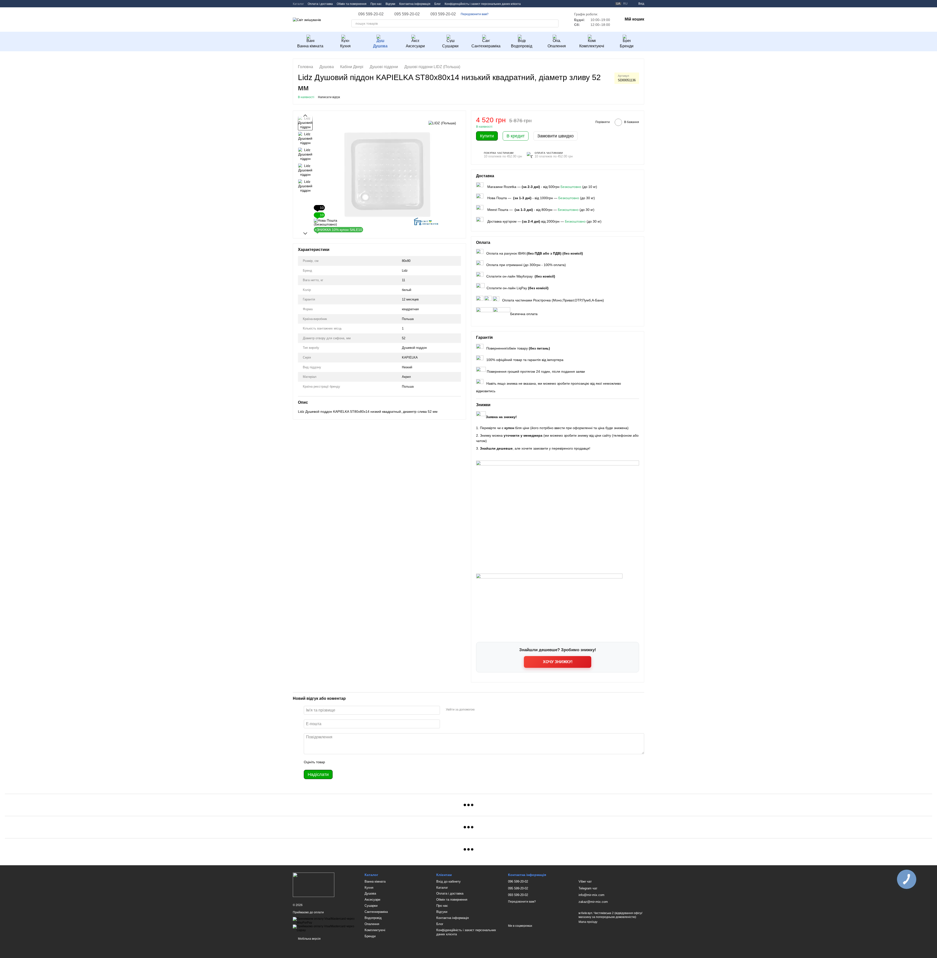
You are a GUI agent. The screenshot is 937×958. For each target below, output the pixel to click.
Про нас (376, 4)
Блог (437, 4)
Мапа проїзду (588, 922)
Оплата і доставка (320, 4)
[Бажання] (599, 4)
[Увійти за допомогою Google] (488, 709)
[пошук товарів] (555, 23)
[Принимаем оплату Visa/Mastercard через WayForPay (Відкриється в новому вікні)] (325, 920)
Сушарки (450, 46)
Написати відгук (329, 97)
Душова (380, 46)
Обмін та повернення (352, 4)
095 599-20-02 (407, 14)
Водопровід (521, 46)
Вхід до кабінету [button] (448, 881)
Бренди (626, 46)
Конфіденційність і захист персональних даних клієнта (483, 4)
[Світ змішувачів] (313, 884)
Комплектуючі (591, 46)
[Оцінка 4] (356, 762)
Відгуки (390, 4)
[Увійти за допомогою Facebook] (480, 709)
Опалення (557, 46)
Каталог (298, 4)
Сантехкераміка (485, 46)
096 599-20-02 (371, 14)
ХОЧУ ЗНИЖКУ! (557, 662)
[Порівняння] (608, 4)
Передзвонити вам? (475, 14)
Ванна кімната (310, 46)
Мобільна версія (309, 938)
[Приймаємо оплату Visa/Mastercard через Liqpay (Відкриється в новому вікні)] (325, 928)
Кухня (345, 46)
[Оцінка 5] (364, 762)
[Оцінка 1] (333, 762)
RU (625, 3)
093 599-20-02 (443, 14)
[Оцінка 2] (341, 762)
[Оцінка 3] (349, 762)
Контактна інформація (414, 4)
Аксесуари (415, 46)
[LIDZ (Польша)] (442, 122)
